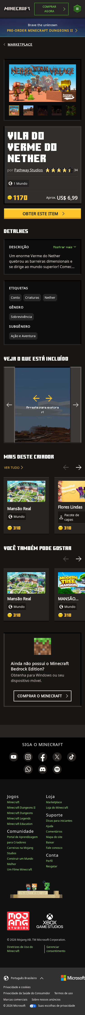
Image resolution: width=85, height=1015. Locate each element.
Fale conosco (54, 848)
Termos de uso (63, 993)
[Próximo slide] (78, 467)
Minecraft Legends (19, 818)
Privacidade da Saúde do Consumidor (26, 993)
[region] (42, 405)
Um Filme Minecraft (19, 869)
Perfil (49, 861)
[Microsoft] (73, 977)
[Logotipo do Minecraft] (19, 9)
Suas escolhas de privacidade (56, 1005)
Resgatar (51, 866)
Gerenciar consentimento (55, 949)
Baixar (50, 842)
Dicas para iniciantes (59, 821)
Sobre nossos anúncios (46, 999)
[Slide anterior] (66, 467)
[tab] (14, 110)
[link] (13, 756)
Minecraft (13, 802)
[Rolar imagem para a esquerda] (9, 405)
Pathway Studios (28, 170)
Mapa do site (54, 837)
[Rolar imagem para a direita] (75, 405)
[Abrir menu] (77, 9)
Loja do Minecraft (57, 808)
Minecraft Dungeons (20, 813)
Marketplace (20, 44)
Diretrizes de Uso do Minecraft (20, 949)
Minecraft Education (19, 824)
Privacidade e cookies (17, 987)
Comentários (54, 831)
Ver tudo (11, 467)
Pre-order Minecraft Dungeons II (40, 30)
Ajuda (49, 826)
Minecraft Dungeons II (21, 808)
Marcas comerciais (15, 999)
